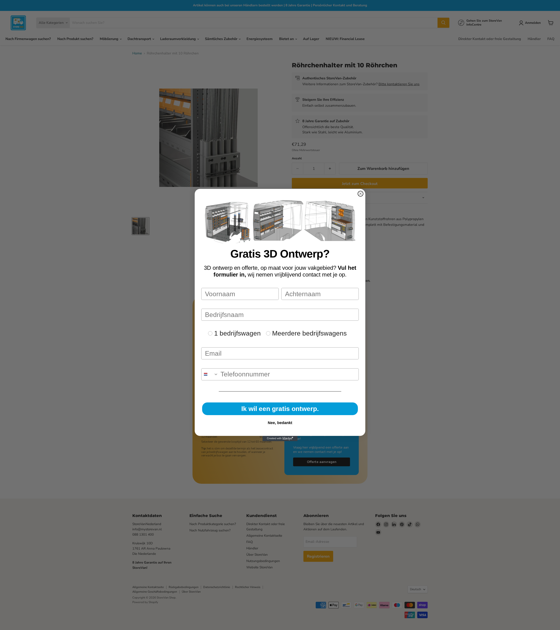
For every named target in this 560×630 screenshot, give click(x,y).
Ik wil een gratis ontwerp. (280, 408)
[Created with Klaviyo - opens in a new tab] (280, 438)
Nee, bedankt (280, 423)
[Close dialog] (360, 193)
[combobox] (209, 374)
